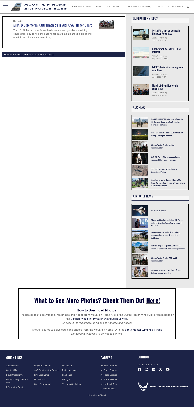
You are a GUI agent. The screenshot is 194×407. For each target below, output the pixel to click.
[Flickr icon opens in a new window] (154, 369)
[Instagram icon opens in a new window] (147, 369)
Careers (106, 357)
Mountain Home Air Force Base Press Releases (29, 55)
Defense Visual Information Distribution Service (99, 318)
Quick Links (14, 357)
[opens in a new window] (160, 369)
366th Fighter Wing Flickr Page (143, 329)
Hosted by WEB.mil (97, 395)
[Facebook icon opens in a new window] (140, 369)
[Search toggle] (188, 7)
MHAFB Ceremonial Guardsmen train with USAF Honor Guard (52, 25)
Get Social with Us (148, 364)
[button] (4, 6)
